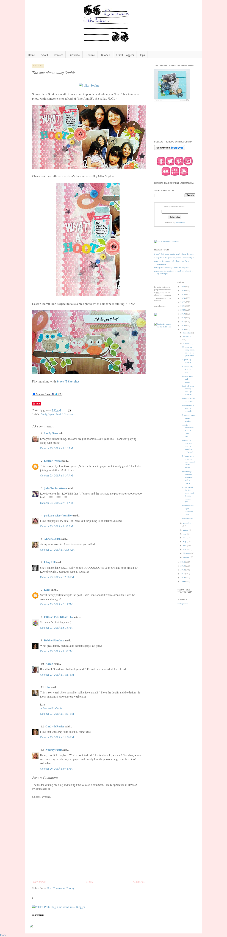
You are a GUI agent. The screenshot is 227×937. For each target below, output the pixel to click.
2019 (183, 314)
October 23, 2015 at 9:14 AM (56, 503)
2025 (183, 290)
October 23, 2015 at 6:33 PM (56, 627)
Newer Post (39, 881)
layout (51, 414)
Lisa (48, 687)
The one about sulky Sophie (187, 379)
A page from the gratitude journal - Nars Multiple (174, 258)
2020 (183, 310)
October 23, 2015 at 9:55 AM (56, 526)
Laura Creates (53, 461)
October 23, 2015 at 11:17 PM (57, 674)
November (187, 337)
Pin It (3, 935)
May (185, 542)
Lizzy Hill (50, 562)
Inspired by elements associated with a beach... (187, 477)
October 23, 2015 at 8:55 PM (56, 651)
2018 (183, 318)
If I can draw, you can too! (187, 369)
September (187, 523)
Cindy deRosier (54, 726)
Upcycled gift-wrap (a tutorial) (188, 408)
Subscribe (74, 55)
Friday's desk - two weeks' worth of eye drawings (174, 254)
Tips (142, 55)
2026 (183, 286)
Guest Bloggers (125, 55)
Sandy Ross (51, 433)
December (187, 333)
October (186, 343)
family (44, 414)
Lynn (47, 589)
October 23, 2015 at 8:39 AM (56, 475)
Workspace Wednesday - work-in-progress (171, 267)
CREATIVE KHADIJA (58, 617)
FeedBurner (180, 222)
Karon (49, 664)
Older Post (139, 881)
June (185, 538)
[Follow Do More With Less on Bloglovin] (169, 150)
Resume (90, 55)
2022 (183, 302)
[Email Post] (69, 410)
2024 (183, 294)
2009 (183, 581)
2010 (183, 577)
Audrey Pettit (53, 750)
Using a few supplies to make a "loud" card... (188, 431)
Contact (58, 55)
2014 (183, 562)
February (186, 553)
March (186, 549)
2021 (183, 306)
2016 (183, 325)
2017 (183, 322)
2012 (183, 570)
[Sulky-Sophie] (89, 85)
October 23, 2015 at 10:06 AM (57, 549)
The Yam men (187, 518)
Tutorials (105, 55)
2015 (183, 329)
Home (31, 55)
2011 (183, 574)
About (44, 55)
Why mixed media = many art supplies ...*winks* (187, 446)
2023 (183, 298)
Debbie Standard (54, 640)
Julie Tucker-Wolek (55, 488)
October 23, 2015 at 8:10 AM (56, 448)
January (186, 557)
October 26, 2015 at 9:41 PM (56, 768)
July (185, 534)
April (185, 545)
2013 (183, 566)
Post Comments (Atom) (60, 888)
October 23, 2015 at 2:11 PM (56, 604)
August (186, 530)
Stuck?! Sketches (68, 381)
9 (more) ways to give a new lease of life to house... (188, 462)
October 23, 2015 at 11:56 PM (57, 737)
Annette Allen (52, 539)
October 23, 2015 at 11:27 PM (57, 713)
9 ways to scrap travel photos (188, 418)
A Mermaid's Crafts (51, 708)
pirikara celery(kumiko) (58, 515)
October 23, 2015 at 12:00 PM (57, 577)
